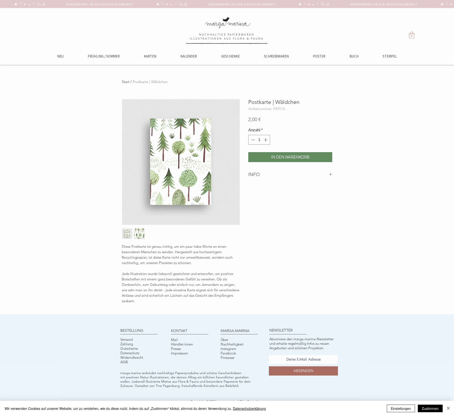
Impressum (179, 353)
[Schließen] (448, 408)
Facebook (228, 353)
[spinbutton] (259, 140)
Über (224, 339)
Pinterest (227, 357)
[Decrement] (252, 140)
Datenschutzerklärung (249, 408)
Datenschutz (129, 353)
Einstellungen (401, 408)
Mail (174, 339)
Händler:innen (182, 344)
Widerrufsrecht (131, 357)
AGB (124, 362)
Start (125, 82)
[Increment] (266, 140)
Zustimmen (430, 408)
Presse (176, 348)
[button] (412, 35)
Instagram (228, 348)
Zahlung (126, 344)
